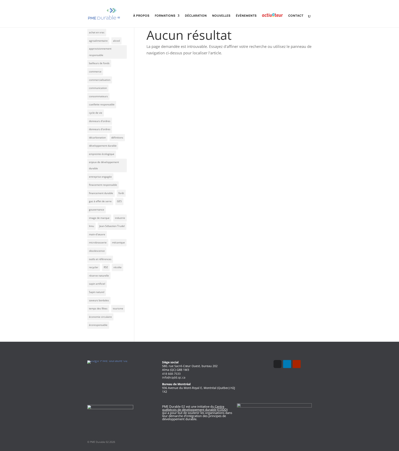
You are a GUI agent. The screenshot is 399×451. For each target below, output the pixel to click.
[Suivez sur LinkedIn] (287, 364)
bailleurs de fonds (99, 63)
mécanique (118, 242)
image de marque (99, 218)
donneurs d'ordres (99, 121)
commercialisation (99, 80)
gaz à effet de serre (100, 201)
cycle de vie (95, 113)
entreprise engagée (100, 176)
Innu (91, 226)
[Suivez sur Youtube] (296, 364)
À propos (141, 15)
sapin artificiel (97, 283)
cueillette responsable (102, 104)
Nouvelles (221, 15)
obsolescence (97, 251)
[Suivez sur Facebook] (277, 364)
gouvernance (96, 209)
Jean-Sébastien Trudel (112, 226)
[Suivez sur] (306, 364)
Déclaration (196, 15)
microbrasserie (98, 242)
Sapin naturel (96, 292)
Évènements (246, 15)
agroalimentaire (98, 40)
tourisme (118, 308)
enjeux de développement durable (104, 165)
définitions (117, 137)
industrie (120, 218)
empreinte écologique (101, 154)
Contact (295, 15)
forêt (121, 193)
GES (119, 201)
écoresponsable (98, 325)
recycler (93, 267)
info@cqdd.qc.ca (173, 377)
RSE (106, 267)
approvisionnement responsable (100, 52)
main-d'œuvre (97, 234)
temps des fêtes (98, 308)
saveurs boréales (99, 300)
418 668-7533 (171, 374)
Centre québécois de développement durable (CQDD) (195, 408)
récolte (117, 267)
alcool (116, 40)
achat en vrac (97, 32)
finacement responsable (103, 185)
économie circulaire (100, 317)
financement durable (101, 193)
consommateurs (98, 96)
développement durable (103, 145)
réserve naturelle (99, 275)
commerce (95, 71)
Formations (165, 15)
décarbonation (97, 137)
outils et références (100, 259)
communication (98, 88)
